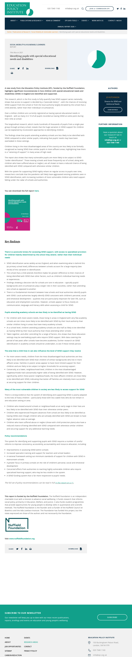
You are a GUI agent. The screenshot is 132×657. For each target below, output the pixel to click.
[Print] (12, 73)
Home (9, 32)
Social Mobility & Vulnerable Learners (44, 32)
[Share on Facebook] (23, 68)
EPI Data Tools (71, 20)
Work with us (97, 20)
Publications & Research (30, 20)
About (13, 20)
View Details (113, 110)
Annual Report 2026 (66, 27)
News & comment (53, 20)
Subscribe (112, 617)
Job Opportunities (13, 646)
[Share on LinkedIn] (27, 68)
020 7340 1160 (113, 142)
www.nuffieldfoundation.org (22, 538)
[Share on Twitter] (18, 68)
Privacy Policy (30, 651)
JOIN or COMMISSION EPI (100, 9)
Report (13, 47)
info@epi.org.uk (112, 140)
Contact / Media (115, 20)
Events (84, 20)
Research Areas (31, 642)
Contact (28, 646)
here (37, 191)
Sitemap (8, 651)
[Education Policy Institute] (19, 9)
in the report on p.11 (64, 482)
